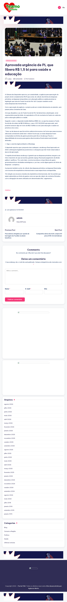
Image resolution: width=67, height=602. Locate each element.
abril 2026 (7, 419)
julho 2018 (7, 503)
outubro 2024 (8, 487)
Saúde (6, 539)
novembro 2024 (9, 484)
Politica (6, 535)
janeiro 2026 (8, 431)
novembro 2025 (9, 438)
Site (45, 289)
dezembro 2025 (9, 434)
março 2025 (8, 468)
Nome (7, 289)
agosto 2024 (8, 495)
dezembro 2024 (9, 480)
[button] (21, 222)
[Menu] (64, 7)
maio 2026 (8, 415)
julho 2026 (7, 408)
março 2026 (8, 423)
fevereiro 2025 (9, 472)
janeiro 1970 (8, 514)
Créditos (7, 190)
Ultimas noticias (11, 60)
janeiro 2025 (8, 476)
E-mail (28, 289)
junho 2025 (8, 457)
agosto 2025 (8, 450)
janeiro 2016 (8, 506)
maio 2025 (8, 461)
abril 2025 (7, 465)
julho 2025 (7, 453)
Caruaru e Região (10, 531)
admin (19, 218)
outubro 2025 (8, 442)
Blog (5, 527)
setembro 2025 (9, 446)
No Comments (30, 78)
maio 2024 (8, 499)
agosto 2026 (8, 404)
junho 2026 (8, 412)
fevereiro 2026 (9, 427)
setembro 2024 (9, 491)
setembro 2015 (9, 510)
